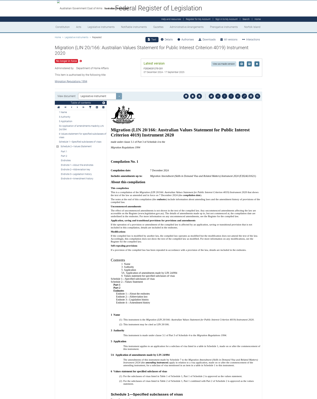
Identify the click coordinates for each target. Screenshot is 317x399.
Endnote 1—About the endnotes (77, 165)
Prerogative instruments (224, 27)
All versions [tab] (230, 39)
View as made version (224, 64)
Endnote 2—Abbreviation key (75, 169)
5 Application (65, 121)
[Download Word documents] (199, 96)
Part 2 (64, 156)
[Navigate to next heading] (77, 107)
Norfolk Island (252, 27)
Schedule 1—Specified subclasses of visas (80, 141)
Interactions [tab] (253, 39)
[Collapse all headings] (103, 107)
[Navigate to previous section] (224, 96)
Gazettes (158, 27)
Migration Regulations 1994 (71, 81)
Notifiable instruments (134, 27)
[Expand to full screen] (244, 96)
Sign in (226, 19)
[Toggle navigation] (103, 103)
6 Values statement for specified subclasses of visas (82, 136)
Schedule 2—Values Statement (76, 146)
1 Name (63, 112)
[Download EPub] (186, 96)
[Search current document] (257, 96)
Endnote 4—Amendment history (77, 178)
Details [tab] (169, 39)
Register (198, 19)
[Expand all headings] (96, 107)
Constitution (62, 27)
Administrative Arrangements (187, 27)
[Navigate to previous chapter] (218, 96)
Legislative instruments (101, 27)
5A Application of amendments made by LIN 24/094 (81, 128)
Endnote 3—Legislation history (76, 174)
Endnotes (66, 160)
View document (66, 96)
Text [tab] (153, 39)
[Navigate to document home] (211, 96)
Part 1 (64, 151)
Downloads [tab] (209, 39)
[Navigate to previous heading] (72, 107)
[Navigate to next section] (231, 96)
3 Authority (64, 117)
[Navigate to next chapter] (237, 96)
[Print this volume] (251, 96)
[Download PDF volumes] (192, 96)
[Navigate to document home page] (58, 107)
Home (58, 37)
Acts (78, 27)
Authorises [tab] (187, 39)
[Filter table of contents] (90, 107)
